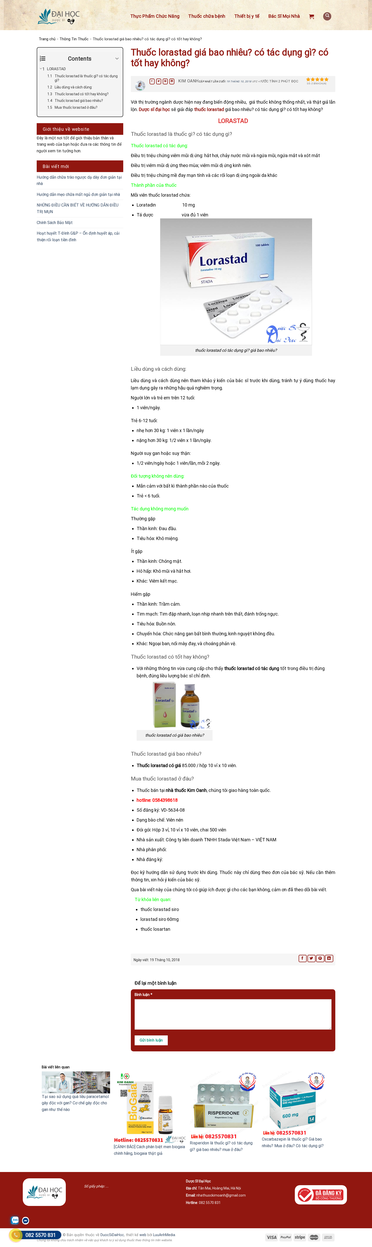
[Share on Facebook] (152, 81)
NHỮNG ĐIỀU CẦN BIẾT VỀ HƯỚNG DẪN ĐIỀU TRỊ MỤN (77, 208)
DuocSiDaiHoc (112, 1235)
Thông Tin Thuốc (74, 39)
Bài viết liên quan (56, 1067)
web (142, 1235)
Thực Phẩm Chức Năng (155, 16)
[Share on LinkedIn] (171, 81)
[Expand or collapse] (117, 58)
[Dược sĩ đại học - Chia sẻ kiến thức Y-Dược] (58, 17)
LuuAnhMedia (164, 1235)
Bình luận (143, 995)
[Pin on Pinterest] (165, 81)
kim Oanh (188, 81)
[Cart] (311, 16)
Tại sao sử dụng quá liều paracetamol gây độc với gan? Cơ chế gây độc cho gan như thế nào (75, 1103)
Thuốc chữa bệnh (206, 16)
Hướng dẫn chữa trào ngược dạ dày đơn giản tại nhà (79, 180)
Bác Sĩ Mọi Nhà (284, 16)
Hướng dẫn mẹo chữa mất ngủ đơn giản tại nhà (78, 194)
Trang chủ (47, 39)
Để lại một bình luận (156, 983)
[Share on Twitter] (158, 81)
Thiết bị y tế (247, 16)
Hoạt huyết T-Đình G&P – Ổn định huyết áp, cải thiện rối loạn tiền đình (78, 236)
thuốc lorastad (209, 109)
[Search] (327, 16)
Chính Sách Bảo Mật (55, 222)
